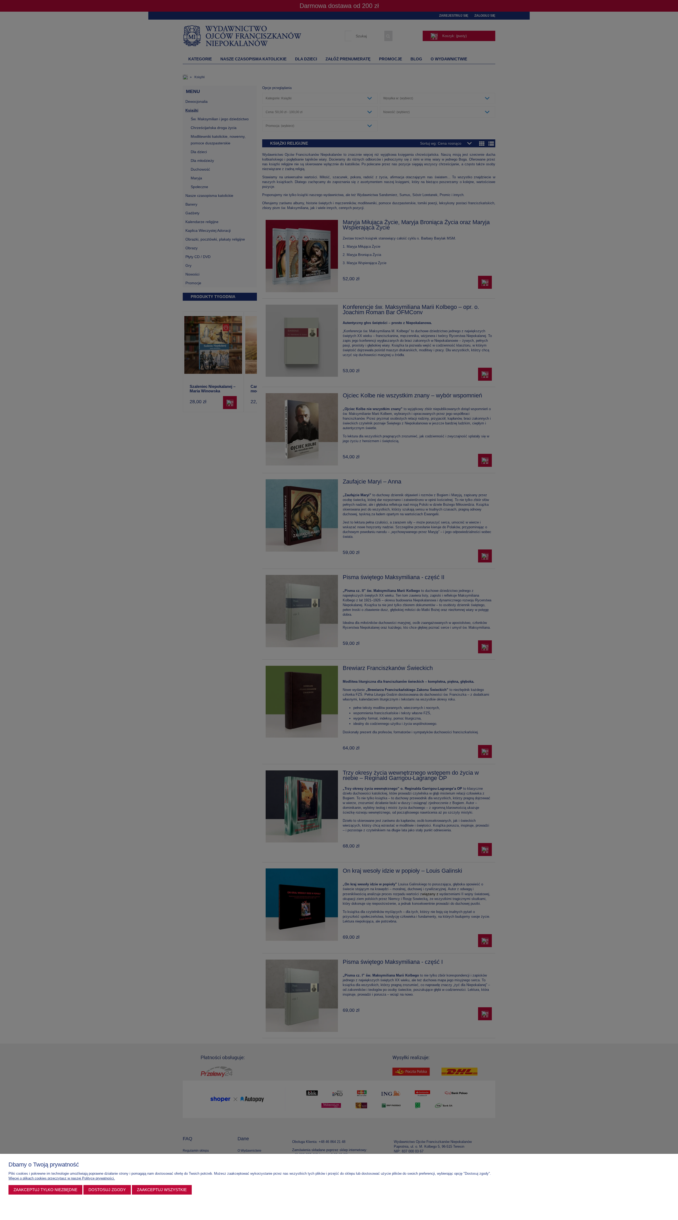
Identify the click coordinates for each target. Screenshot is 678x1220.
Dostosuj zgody (107, 1189)
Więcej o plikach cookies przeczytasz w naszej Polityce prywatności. (61, 1178)
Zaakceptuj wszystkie (162, 1189)
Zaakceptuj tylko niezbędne (45, 1189)
